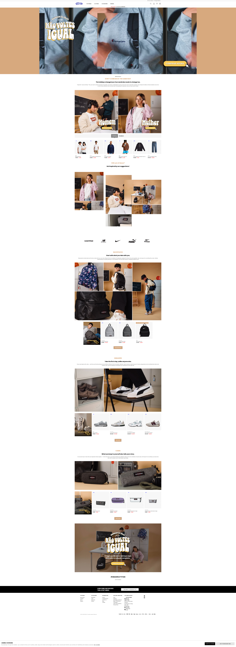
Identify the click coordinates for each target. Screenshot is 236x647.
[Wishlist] (157, 3)
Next (160, 425)
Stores (103, 597)
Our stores (151, 0)
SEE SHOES (118, 440)
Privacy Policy (115, 604)
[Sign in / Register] (154, 3)
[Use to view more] (96, 111)
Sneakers (121, 136)
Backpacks (93, 597)
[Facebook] (144, 596)
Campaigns (115, 602)
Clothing (114, 136)
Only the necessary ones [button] (225, 643)
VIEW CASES (118, 518)
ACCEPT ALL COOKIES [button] (210, 643)
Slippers (81, 601)
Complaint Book (105, 598)
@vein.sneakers (118, 579)
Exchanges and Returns (117, 599)
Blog (103, 601)
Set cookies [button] (97, 644)
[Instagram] (144, 597)
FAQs (114, 597)
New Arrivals (82, 597)
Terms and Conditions (117, 603)
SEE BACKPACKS (118, 347)
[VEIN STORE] (79, 4)
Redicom (95, 614)
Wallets (92, 601)
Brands (112, 3)
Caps (92, 598)
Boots (81, 599)
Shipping (115, 598)
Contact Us (104, 599)
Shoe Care (93, 599)
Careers (103, 602)
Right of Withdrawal (117, 601)
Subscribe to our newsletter (129, 589)
